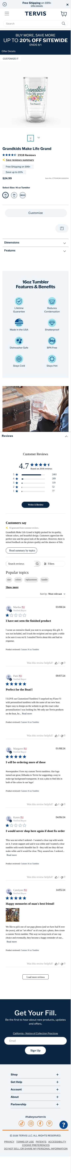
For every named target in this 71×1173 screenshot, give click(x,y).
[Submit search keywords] (63, 23)
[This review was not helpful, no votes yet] (62, 663)
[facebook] (40, 1123)
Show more (12, 587)
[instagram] (31, 1123)
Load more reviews (36, 977)
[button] (4, 4)
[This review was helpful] (56, 663)
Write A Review (35, 505)
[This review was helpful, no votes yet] (56, 735)
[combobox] (52, 594)
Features (9, 250)
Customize (35, 213)
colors (18, 579)
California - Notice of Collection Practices (35, 1033)
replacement (31, 579)
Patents (41, 1141)
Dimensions (11, 242)
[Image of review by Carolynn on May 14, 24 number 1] (12, 915)
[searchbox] (35, 23)
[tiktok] (21, 1123)
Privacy (9, 1141)
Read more (27, 713)
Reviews (7, 435)
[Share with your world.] (62, 228)
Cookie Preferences (36, 1145)
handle (44, 579)
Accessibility (57, 1141)
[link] (30, 138)
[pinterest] (49, 1123)
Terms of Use (25, 1141)
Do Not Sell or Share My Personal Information (36, 1148)
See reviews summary (20, 160)
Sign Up (35, 1050)
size (9, 579)
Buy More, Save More (35, 40)
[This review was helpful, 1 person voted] (56, 877)
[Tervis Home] (35, 13)
